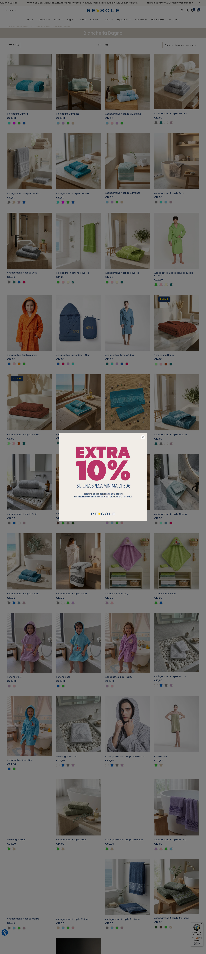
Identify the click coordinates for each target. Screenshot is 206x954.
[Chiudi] (143, 437)
